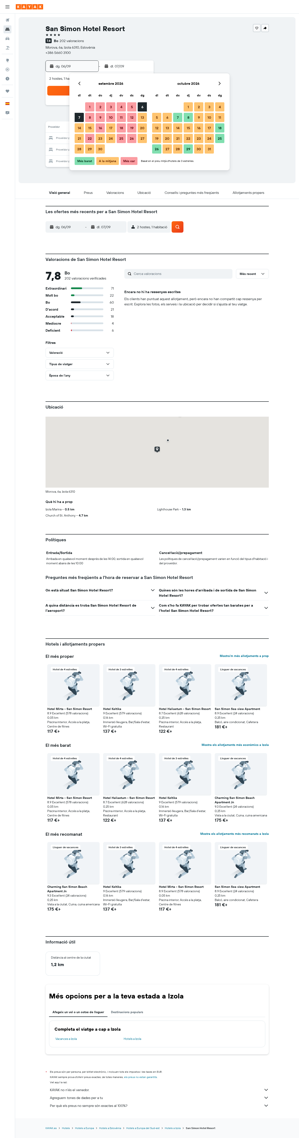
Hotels (66, 1128)
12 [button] (132, 117)
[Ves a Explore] (7, 60)
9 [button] (100, 117)
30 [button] (100, 149)
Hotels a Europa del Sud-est (143, 1128)
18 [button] (121, 128)
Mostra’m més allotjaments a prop (244, 656)
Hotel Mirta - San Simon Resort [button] (69, 709)
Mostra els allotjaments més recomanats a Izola (234, 834)
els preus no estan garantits (140, 1077)
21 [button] (79, 138)
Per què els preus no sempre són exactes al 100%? (88, 1105)
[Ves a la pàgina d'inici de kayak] (29, 6)
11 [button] (121, 117)
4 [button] (121, 107)
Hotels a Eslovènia (110, 1128)
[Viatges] (7, 91)
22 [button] (90, 138)
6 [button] (142, 107)
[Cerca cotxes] (7, 38)
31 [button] (209, 149)
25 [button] (121, 138)
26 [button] (132, 138)
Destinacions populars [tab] (127, 1012)
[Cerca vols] (7, 20)
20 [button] (142, 128)
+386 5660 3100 (58, 52)
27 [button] (142, 138)
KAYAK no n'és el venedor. (69, 1090)
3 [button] (111, 107)
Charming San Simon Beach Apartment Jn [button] (235, 800)
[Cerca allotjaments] (7, 29)
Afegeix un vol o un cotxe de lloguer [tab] (78, 1012)
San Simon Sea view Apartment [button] (237, 709)
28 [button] (79, 149)
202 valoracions (72, 41)
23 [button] (100, 138)
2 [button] (100, 107)
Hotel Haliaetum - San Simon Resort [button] (185, 709)
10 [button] (111, 117)
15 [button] (89, 128)
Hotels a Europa (84, 1128)
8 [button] (90, 117)
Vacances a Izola (66, 1039)
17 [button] (110, 128)
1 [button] (89, 107)
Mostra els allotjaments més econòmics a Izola (235, 745)
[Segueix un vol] (7, 69)
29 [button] (90, 149)
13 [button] (142, 117)
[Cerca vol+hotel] (7, 47)
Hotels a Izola (132, 1039)
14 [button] (79, 128)
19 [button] (132, 128)
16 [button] (100, 128)
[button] (7, 7)
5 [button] (132, 107)
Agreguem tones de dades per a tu (76, 1098)
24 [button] (111, 138)
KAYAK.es (51, 1128)
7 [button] (79, 117)
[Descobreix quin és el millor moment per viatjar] (7, 78)
